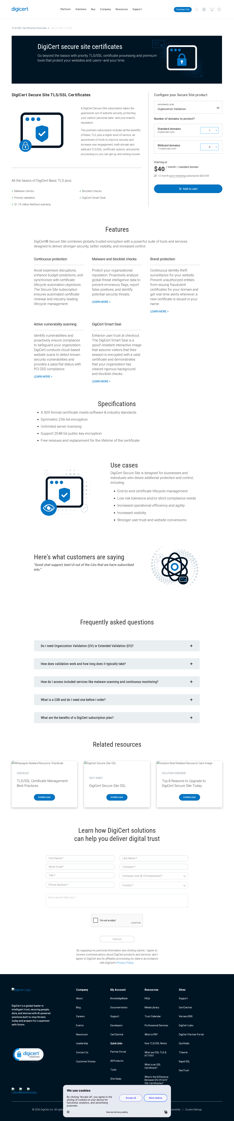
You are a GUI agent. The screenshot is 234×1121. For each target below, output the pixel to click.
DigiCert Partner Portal (191, 1034)
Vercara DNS (186, 1016)
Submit (117, 939)
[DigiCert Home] (19, 9)
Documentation (118, 1007)
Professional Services (156, 1025)
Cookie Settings (193, 1109)
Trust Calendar (153, 1016)
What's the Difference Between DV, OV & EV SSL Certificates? (156, 1080)
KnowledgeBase (119, 998)
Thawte (183, 1052)
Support (137, 9)
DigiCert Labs (186, 1025)
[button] (28, 1055)
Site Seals (115, 1078)
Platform (65, 9)
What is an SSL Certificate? (153, 1066)
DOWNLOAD (44, 797)
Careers (80, 1016)
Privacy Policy (125, 962)
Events (80, 1025)
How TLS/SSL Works (156, 1043)
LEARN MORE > (101, 302)
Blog (78, 1007)
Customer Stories (85, 1061)
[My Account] (219, 9)
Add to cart (190, 188)
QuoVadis (184, 1043)
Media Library (152, 1007)
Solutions (81, 9)
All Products (116, 1060)
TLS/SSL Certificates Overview (29, 28)
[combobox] (188, 109)
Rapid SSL (184, 1061)
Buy (93, 9)
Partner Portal (118, 1051)
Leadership (82, 1043)
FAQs (147, 998)
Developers (116, 1025)
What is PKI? (151, 1034)
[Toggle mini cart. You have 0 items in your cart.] (211, 9)
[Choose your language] (204, 9)
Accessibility (174, 1109)
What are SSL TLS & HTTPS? (155, 1054)
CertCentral (116, 1034)
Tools (113, 1069)
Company (105, 9)
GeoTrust (184, 1070)
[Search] (196, 9)
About (79, 998)
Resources (122, 9)
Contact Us (182, 9)
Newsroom (82, 1034)
